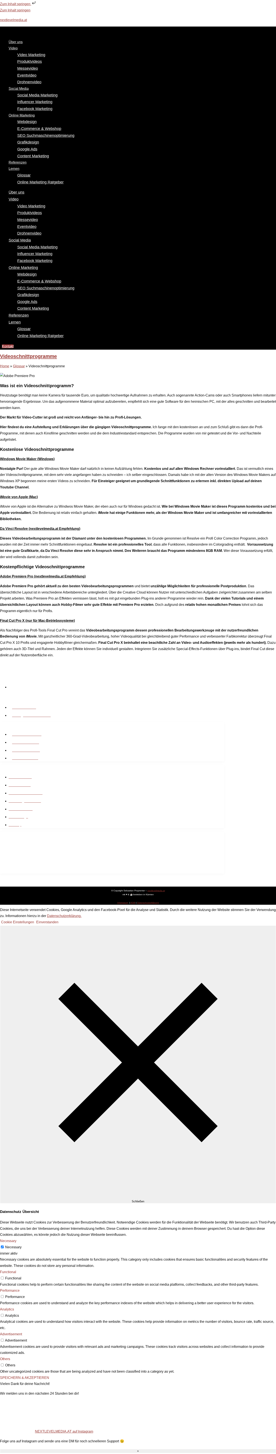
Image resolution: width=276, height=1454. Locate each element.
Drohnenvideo (29, 82)
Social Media (19, 88)
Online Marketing (22, 115)
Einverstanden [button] (47, 922)
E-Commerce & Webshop (39, 128)
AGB (132, 902)
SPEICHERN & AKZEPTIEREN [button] (24, 1378)
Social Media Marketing (37, 95)
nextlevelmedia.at (13, 20)
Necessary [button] (8, 1241)
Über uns (16, 192)
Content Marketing (33, 156)
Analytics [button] (7, 1309)
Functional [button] (8, 1272)
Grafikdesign (28, 142)
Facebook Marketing (34, 109)
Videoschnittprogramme (28, 356)
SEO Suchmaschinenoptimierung (45, 135)
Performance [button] (10, 1290)
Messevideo (27, 68)
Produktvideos (29, 61)
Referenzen (19, 315)
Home (4, 366)
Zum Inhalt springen (15, 4)
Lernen (14, 169)
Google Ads (27, 149)
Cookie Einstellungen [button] (17, 922)
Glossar (24, 175)
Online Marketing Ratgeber (40, 182)
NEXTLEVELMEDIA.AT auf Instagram (64, 1431)
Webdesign (27, 122)
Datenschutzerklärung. (64, 916)
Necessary (13, 1247)
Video (13, 48)
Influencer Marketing (34, 102)
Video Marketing (31, 55)
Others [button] (5, 1359)
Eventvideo (26, 75)
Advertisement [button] (11, 1334)
